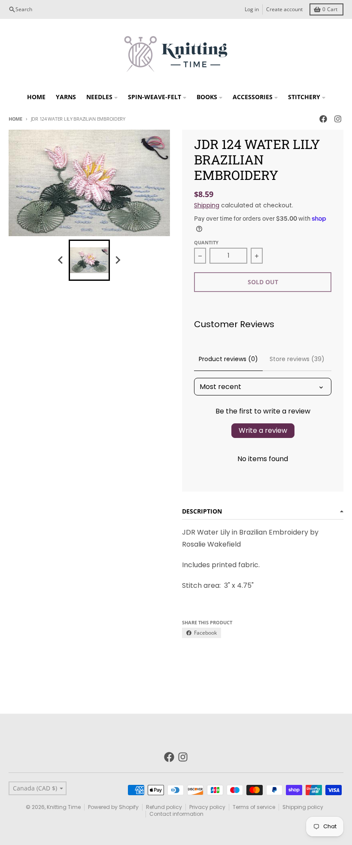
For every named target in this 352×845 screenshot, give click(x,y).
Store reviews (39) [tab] (297, 359)
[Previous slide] (61, 260)
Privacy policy (207, 807)
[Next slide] (118, 260)
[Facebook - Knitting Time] (323, 119)
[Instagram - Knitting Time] (337, 119)
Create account (284, 9)
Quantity (206, 242)
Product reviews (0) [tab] (228, 359)
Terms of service (254, 807)
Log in (252, 9)
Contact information (176, 814)
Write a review (263, 430)
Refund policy (164, 807)
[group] (89, 260)
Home (15, 119)
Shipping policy (302, 807)
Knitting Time (64, 807)
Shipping (206, 205)
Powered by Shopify (113, 807)
